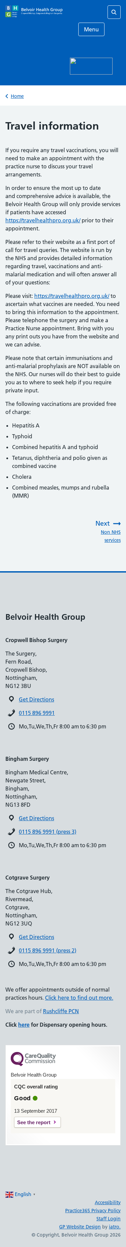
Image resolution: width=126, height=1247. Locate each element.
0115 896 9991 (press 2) (47, 950)
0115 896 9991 (37, 713)
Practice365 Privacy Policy (93, 1211)
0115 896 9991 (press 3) (47, 831)
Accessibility (108, 1202)
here (24, 1024)
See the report (33, 1122)
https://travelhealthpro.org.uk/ (42, 220)
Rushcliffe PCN (61, 1011)
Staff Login (108, 1219)
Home (17, 96)
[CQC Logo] (33, 1064)
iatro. (115, 1227)
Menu (91, 29)
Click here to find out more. (79, 997)
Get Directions (36, 699)
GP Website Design (80, 1227)
